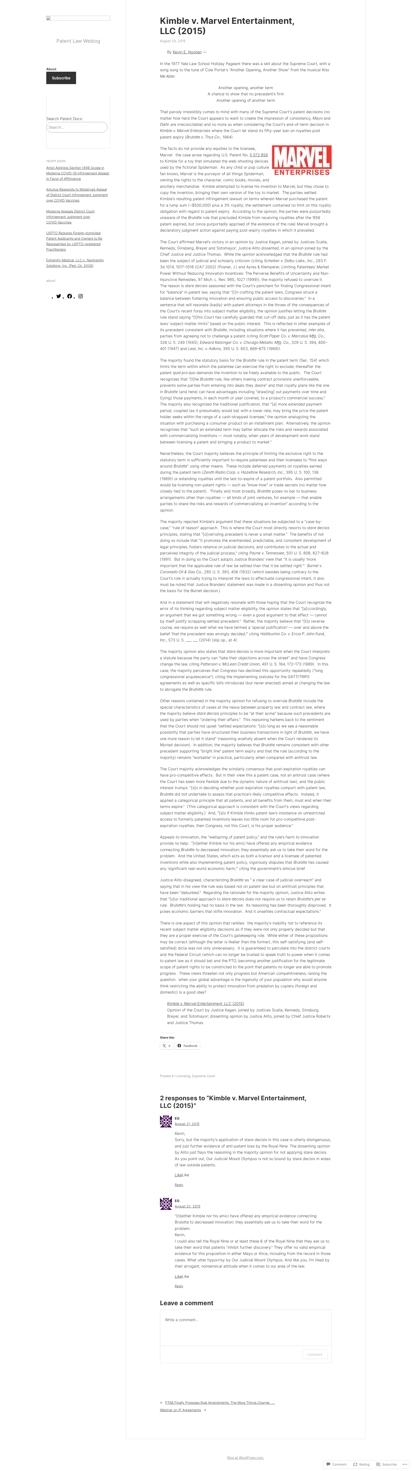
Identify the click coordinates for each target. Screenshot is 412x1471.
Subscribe (61, 77)
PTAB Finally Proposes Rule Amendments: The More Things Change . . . (220, 1402)
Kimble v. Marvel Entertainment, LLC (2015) (227, 26)
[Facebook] (69, 297)
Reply (179, 1185)
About (51, 69)
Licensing (182, 1076)
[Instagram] (80, 297)
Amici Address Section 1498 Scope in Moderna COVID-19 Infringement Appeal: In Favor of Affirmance (77, 173)
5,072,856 (259, 154)
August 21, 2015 (187, 1124)
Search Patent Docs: (64, 118)
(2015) (205, 1003)
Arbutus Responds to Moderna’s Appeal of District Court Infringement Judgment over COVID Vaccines (77, 194)
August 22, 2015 (187, 1206)
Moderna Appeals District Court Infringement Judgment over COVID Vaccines (70, 216)
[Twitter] (59, 297)
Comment (315, 1354)
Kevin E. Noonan (187, 52)
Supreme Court (203, 1076)
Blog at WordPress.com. (245, 1458)
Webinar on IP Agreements (180, 1410)
